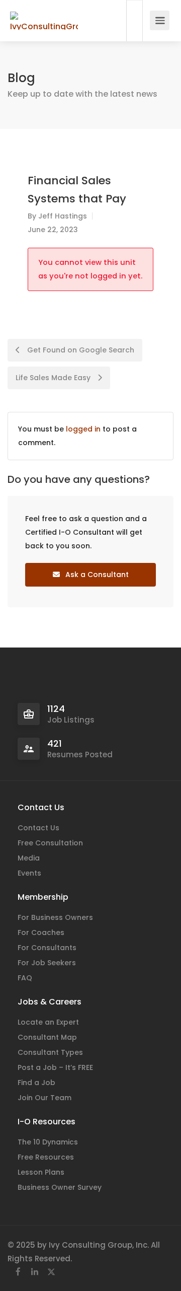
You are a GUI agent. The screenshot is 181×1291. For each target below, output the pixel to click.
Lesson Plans (41, 1172)
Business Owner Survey (60, 1187)
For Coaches (41, 932)
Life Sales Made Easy (54, 378)
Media (29, 858)
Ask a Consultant (96, 574)
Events (29, 873)
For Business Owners (55, 917)
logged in (83, 429)
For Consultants (47, 948)
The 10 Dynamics (48, 1142)
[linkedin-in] (34, 1272)
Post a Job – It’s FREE (55, 1067)
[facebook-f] (18, 1272)
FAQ (25, 978)
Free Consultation (50, 843)
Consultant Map (47, 1037)
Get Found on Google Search (79, 350)
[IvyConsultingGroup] (44, 15)
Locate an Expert (48, 1022)
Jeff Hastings (62, 216)
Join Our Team (44, 1098)
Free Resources (46, 1157)
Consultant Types (50, 1052)
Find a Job (36, 1083)
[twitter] (51, 1272)
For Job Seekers (47, 963)
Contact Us (38, 828)
